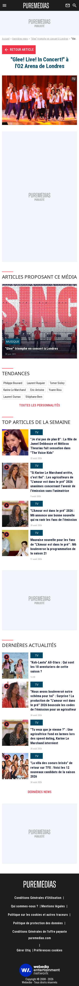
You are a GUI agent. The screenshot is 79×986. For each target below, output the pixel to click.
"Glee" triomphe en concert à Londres (49, 38)
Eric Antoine (37, 390)
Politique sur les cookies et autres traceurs (38, 915)
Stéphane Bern (34, 396)
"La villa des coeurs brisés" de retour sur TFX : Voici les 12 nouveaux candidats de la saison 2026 (52, 769)
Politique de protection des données (38, 923)
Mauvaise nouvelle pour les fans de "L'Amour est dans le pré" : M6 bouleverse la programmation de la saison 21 (53, 546)
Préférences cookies (48, 950)
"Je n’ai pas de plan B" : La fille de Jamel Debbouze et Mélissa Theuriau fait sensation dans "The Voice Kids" (53, 446)
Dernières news (20, 38)
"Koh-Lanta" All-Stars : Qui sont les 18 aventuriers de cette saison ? (52, 666)
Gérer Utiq (24, 950)
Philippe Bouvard (12, 383)
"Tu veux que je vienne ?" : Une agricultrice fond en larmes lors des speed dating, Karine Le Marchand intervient (52, 736)
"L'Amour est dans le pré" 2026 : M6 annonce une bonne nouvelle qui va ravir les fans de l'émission (53, 515)
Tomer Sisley (57, 383)
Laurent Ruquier (36, 383)
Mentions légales (53, 906)
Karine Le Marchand (14, 390)
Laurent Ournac (12, 396)
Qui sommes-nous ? (24, 906)
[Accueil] (36, 5)
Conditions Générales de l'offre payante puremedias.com (39, 935)
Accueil (6, 38)
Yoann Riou (55, 390)
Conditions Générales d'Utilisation (37, 898)
